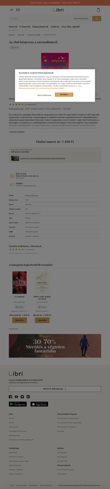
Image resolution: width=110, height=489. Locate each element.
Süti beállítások (44, 95)
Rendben (64, 94)
